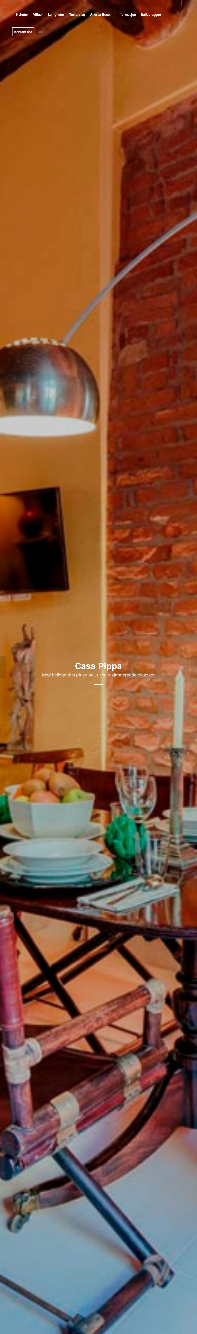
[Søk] (49, 32)
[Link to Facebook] (178, 3)
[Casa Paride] (194, 667)
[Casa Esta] (3, 667)
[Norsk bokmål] (41, 32)
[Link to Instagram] (184, 3)
